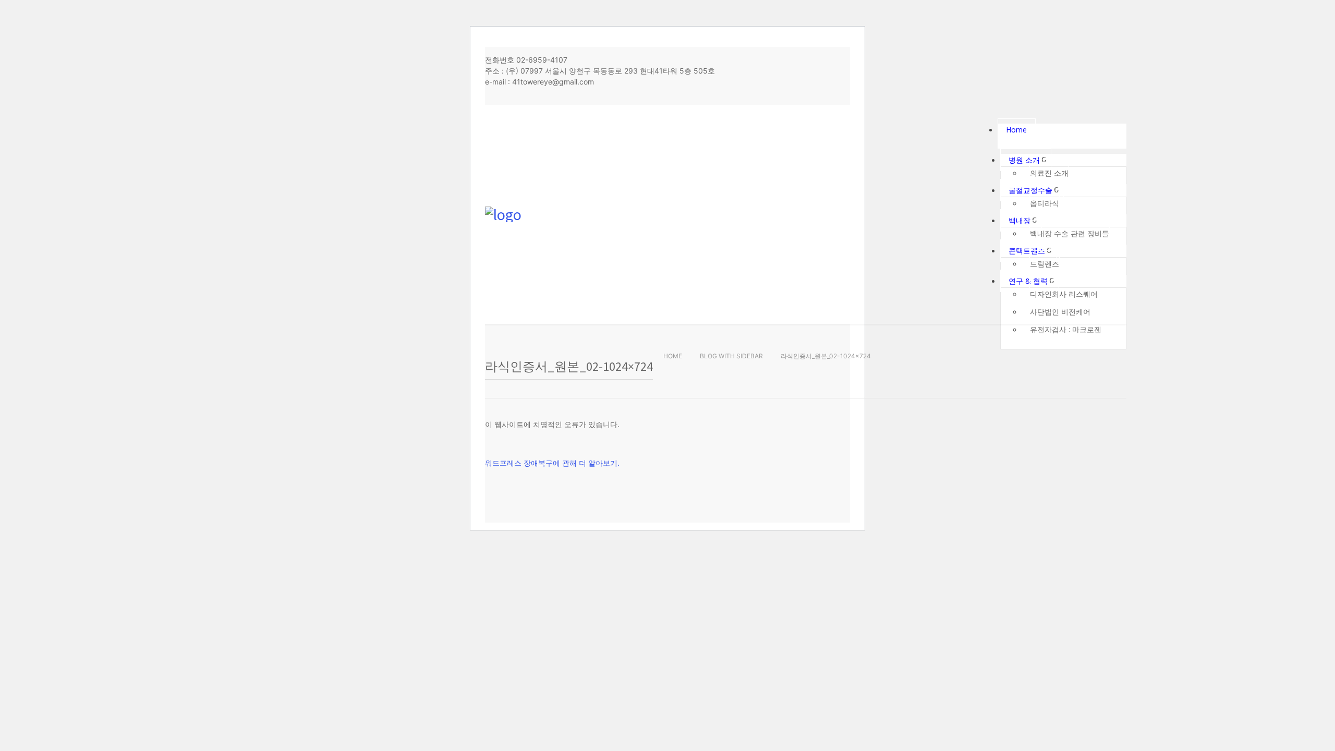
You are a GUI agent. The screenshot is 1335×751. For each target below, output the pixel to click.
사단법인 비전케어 (1060, 312)
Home (672, 356)
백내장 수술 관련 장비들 (1069, 233)
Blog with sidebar (731, 356)
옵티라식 (1044, 203)
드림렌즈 (1044, 264)
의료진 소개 (1049, 173)
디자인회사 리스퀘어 (1064, 294)
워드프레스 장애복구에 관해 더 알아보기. (552, 462)
